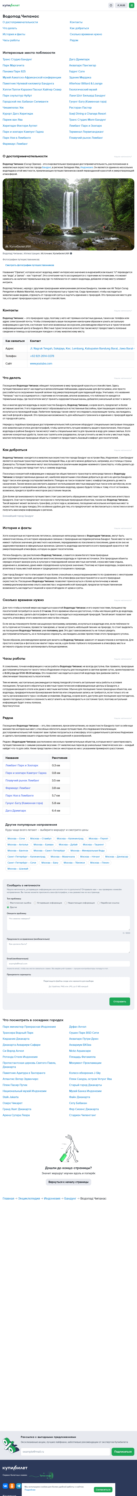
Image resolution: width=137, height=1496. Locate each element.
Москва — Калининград (70, 838)
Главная (8, 1198)
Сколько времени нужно (86, 34)
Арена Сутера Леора (16, 1115)
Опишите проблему (16, 913)
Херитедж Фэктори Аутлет (20, 125)
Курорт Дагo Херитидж (18, 113)
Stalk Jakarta (11, 1097)
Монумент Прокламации (85, 1063)
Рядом (74, 40)
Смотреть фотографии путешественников (29, 265)
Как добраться (79, 28)
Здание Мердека (80, 77)
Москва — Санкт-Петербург (49, 850)
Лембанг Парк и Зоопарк (85, 125)
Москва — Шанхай (18, 868)
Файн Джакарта (79, 1097)
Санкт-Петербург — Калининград (26, 856)
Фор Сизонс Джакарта (84, 1109)
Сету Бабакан (78, 1103)
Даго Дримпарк (79, 59)
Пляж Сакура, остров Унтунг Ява (90, 1079)
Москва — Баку (49, 862)
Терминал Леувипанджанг (86, 132)
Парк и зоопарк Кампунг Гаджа (23, 132)
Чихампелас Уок (13, 107)
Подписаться (123, 1451)
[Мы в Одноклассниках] (12, 1486)
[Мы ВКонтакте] (5, 1486)
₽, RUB (121, 5)
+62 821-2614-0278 (42, 356)
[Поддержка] (111, 5)
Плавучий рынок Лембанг (86, 138)
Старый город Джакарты (85, 1085)
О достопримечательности (20, 22)
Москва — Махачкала (63, 856)
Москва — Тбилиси (74, 862)
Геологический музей (83, 89)
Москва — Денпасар (116, 856)
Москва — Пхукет (98, 838)
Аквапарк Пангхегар (82, 65)
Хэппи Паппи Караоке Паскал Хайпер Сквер (32, 89)
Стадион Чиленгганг (82, 1115)
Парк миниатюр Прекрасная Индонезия (29, 1026)
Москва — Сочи (16, 838)
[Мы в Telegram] (18, 1486)
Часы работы (11, 40)
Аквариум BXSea (80, 1045)
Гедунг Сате (77, 71)
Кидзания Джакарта (16, 1039)
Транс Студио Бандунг (17, 59)
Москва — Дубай (68, 844)
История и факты (14, 34)
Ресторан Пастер (80, 107)
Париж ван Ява (13, 119)
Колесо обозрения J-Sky (84, 1073)
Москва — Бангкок (18, 850)
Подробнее (30, 1489)
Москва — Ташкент (93, 844)
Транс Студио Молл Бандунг (87, 119)
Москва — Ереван (43, 844)
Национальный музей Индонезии (24, 1091)
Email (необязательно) (17, 958)
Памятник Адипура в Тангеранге (24, 1073)
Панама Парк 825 (14, 71)
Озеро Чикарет (13, 1103)
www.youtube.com (41, 363)
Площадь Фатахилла (82, 1057)
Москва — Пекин (99, 862)
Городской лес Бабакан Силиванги (25, 101)
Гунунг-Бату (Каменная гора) (87, 101)
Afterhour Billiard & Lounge (85, 83)
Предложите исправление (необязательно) (28, 939)
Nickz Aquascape (80, 1051)
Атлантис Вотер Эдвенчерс (20, 1079)
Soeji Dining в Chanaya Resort (87, 113)
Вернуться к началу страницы (68, 1182)
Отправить (119, 1001)
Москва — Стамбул (40, 838)
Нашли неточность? (123, 157)
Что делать (10, 28)
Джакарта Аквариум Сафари (21, 1045)
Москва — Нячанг (90, 856)
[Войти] (131, 5)
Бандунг (46, 167)
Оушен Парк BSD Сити (84, 1033)
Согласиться (103, 1489)
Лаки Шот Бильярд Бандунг (87, 95)
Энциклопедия (29, 1198)
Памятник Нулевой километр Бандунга (28, 83)
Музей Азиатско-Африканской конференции (32, 77)
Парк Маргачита (13, 65)
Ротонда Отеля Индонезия (20, 1057)
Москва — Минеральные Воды (88, 850)
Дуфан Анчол (77, 1026)
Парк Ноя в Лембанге (17, 138)
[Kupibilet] (11, 5)
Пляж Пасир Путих (15, 1085)
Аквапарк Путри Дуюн (83, 1039)
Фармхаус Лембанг (15, 144)
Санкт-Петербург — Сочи (22, 862)
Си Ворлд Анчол (13, 1051)
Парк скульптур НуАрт (17, 95)
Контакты (76, 22)
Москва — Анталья (18, 844)
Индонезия (86, 167)
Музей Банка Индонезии (85, 1091)
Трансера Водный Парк (18, 1033)
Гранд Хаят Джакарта (17, 1109)
